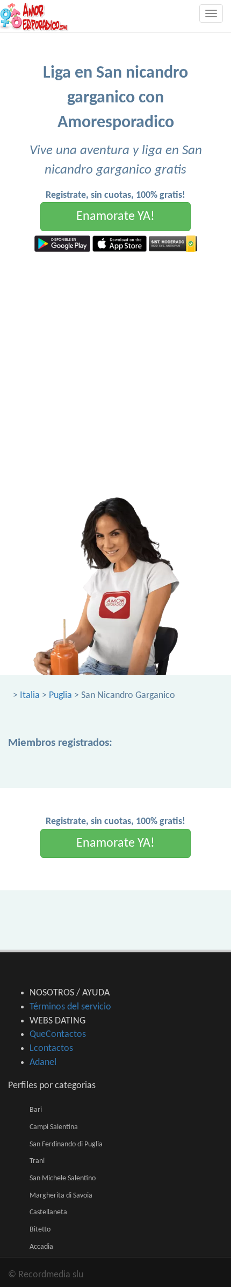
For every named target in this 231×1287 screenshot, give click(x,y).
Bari (36, 1110)
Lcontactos (51, 1048)
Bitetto (40, 1230)
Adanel (43, 1062)
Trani (37, 1161)
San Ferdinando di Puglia (66, 1144)
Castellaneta (48, 1212)
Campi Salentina (54, 1127)
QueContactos (58, 1034)
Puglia (60, 695)
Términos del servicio (70, 1007)
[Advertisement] (115, 373)
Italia (30, 695)
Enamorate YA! (115, 216)
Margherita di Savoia (61, 1196)
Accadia (41, 1247)
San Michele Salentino (63, 1178)
